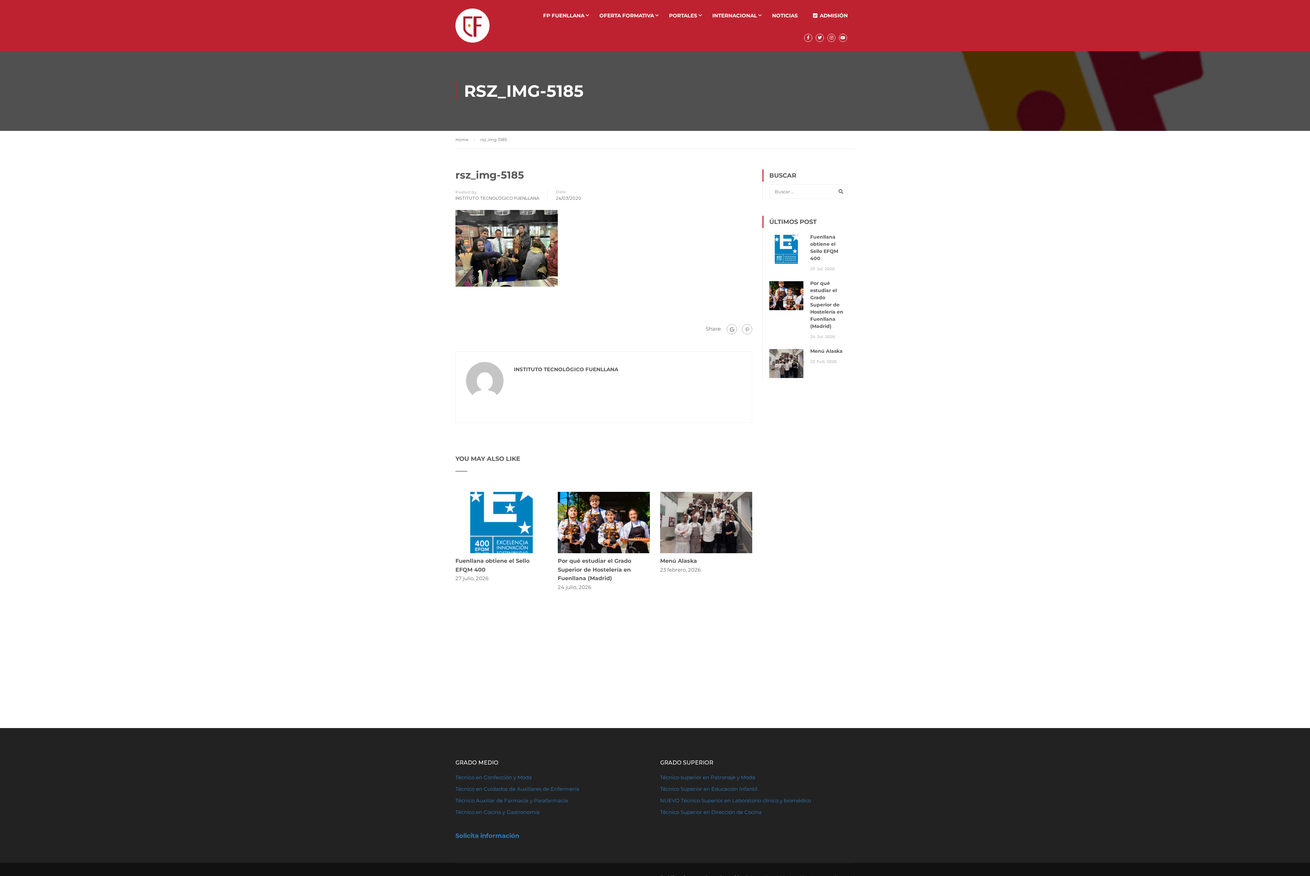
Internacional (734, 15)
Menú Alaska (678, 561)
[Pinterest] (747, 329)
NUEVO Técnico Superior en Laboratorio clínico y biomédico (736, 800)
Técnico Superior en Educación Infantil (708, 789)
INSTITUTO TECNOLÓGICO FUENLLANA (497, 198)
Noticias (785, 15)
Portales (683, 15)
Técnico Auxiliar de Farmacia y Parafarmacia (511, 800)
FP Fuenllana (563, 15)
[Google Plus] (732, 329)
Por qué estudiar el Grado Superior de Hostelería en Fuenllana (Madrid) (594, 570)
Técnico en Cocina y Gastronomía (497, 812)
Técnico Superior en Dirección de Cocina (711, 812)
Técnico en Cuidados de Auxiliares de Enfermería (517, 789)
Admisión (834, 15)
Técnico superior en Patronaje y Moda (707, 777)
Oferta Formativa (626, 15)
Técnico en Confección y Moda (493, 777)
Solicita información (487, 836)
